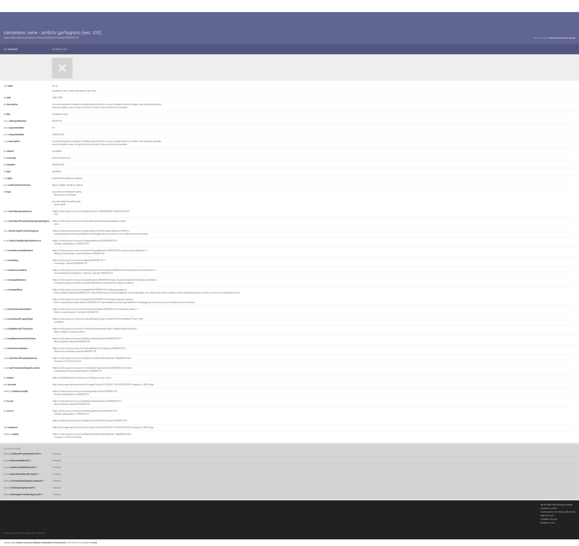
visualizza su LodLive (548, 508)
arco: (15, 121)
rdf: (7, 192)
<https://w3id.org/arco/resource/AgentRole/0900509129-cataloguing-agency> (146, 291)
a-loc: (20, 358)
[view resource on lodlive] (574, 19)
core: (12, 141)
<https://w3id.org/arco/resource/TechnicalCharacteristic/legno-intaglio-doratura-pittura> (94, 330)
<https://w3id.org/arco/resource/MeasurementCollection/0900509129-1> (87, 340)
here (95, 543)
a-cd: (18, 250)
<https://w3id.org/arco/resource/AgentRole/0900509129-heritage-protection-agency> (123, 301)
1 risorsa (56, 454)
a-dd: (17, 309)
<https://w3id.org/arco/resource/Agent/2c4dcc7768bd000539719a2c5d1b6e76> (91, 212)
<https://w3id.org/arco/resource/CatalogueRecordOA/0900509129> (85, 242)
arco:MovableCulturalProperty (66, 203)
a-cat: (22, 240)
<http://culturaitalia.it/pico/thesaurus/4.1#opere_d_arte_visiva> (81, 378)
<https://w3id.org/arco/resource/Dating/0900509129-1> (79, 261)
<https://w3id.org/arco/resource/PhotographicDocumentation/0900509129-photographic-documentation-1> (104, 271)
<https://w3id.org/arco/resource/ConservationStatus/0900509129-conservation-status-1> (95, 310)
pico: (17, 185)
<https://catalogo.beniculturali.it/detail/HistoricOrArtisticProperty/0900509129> (89, 420)
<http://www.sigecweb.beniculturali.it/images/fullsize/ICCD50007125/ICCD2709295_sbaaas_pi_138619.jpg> (103, 384)
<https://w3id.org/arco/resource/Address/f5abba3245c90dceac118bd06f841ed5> (91, 359)
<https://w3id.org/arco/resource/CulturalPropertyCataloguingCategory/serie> (89, 222)
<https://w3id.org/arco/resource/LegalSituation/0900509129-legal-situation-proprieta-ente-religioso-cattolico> (104, 281)
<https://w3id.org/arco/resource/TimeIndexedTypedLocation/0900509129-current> (92, 369)
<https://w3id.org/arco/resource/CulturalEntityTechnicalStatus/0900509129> (89, 350)
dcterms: (16, 391)
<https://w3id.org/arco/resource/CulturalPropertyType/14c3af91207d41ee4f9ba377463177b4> (98, 320)
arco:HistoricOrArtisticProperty (67, 193)
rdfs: (10, 49)
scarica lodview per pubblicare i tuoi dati (25, 533)
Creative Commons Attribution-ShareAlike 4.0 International (40, 543)
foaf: (10, 427)
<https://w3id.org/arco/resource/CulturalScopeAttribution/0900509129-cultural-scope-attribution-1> (100, 252)
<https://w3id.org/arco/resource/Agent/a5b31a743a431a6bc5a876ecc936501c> (100, 232)
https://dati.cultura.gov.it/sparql (559, 505)
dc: (7, 97)
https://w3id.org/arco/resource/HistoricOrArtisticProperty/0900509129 (41, 37)
